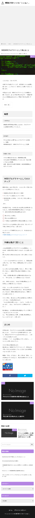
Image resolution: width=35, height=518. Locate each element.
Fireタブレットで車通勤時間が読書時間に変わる (13, 470)
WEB (9, 44)
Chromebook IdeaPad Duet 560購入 (10, 461)
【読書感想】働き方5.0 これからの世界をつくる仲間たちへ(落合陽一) (17, 465)
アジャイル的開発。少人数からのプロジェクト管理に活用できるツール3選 (25, 435)
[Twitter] (25, 375)
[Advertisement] (17, 25)
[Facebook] (10, 375)
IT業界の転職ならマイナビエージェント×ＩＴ (15, 234)
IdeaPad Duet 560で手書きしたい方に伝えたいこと (13, 456)
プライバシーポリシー (20, 510)
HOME (4, 44)
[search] (32, 444)
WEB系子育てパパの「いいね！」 (17, 3)
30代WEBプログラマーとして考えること (22, 44)
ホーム (10, 510)
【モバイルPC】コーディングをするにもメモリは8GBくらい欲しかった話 (17, 475)
